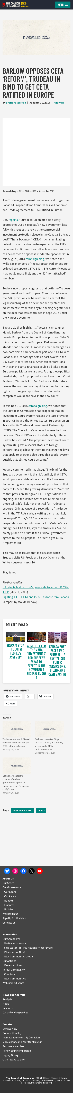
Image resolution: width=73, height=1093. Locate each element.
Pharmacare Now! (14, 952)
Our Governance (12, 887)
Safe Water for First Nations (20, 947)
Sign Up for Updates (14, 918)
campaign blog (34, 259)
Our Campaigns (11, 938)
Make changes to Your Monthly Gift (22, 1042)
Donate (7, 1024)
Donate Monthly (12, 1033)
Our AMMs (10, 896)
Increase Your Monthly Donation (21, 1037)
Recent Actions (13, 965)
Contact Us (9, 922)
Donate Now (10, 1028)
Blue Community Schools (18, 956)
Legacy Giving (10, 1055)
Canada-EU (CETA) (22, 810)
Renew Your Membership (17, 1050)
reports (13, 220)
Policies (8, 909)
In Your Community (14, 969)
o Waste (21, 943)
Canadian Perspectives (15, 1012)
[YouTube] (40, 871)
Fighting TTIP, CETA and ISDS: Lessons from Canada (36, 597)
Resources (8, 1008)
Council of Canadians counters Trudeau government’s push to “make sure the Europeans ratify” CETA (16, 782)
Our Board (10, 891)
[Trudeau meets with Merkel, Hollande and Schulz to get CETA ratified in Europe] (17, 729)
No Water (10, 943)
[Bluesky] (7, 871)
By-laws (8, 900)
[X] (32, 871)
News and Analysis (14, 994)
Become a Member (13, 1046)
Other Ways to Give (14, 1059)
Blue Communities (15, 978)
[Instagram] (15, 871)
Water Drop (45, 947)
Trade (41, 810)
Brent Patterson (16, 102)
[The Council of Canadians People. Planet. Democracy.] (16, 4)
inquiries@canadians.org (39, 1082)
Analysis (59, 102)
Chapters (9, 974)
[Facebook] (23, 871)
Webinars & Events (13, 983)
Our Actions (9, 961)
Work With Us (10, 913)
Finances (9, 905)
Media (6, 1003)
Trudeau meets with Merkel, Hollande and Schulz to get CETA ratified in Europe (17, 742)
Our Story (8, 883)
